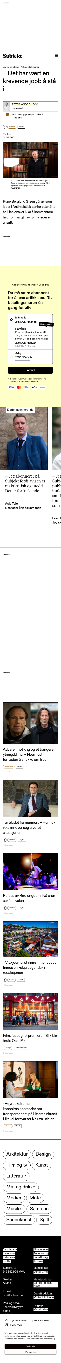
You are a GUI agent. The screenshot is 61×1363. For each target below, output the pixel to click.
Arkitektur (16, 1154)
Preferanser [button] (30, 1352)
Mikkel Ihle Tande (44, 1297)
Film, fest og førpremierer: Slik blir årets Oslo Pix (30, 1038)
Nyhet (21, 127)
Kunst (41, 1165)
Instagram (9, 1257)
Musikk (14, 1209)
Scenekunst (9, 766)
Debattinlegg (41, 1257)
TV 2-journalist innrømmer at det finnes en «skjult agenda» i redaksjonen (29, 968)
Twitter (7, 1261)
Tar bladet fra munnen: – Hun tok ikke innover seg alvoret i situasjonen (29, 828)
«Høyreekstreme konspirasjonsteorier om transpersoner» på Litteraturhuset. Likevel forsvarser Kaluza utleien (30, 1111)
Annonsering (41, 1253)
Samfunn (12, 127)
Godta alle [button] (30, 1346)
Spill (44, 1220)
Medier (11, 980)
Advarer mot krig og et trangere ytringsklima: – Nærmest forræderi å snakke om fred (28, 755)
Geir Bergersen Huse (43, 1284)
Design (43, 1154)
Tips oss (38, 1261)
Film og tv (8, 1048)
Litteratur (8, 1126)
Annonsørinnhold (21, 1048)
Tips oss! (17, 117)
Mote (35, 1198)
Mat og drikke (20, 1187)
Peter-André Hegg (25, 104)
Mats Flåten (41, 1309)
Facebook (9, 1253)
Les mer (16, 1325)
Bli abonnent (41, 1249)
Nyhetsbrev (10, 1249)
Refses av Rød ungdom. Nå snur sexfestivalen (29, 898)
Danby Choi (41, 1272)
